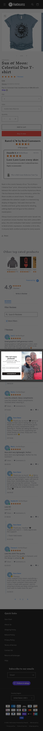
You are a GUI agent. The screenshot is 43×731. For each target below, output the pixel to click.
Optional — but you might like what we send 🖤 (10, 367)
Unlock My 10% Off (11, 373)
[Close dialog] (41, 353)
